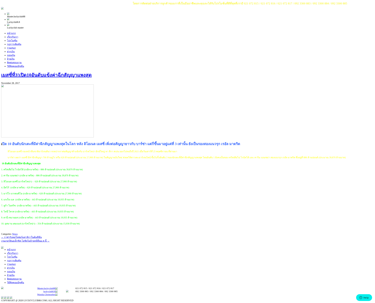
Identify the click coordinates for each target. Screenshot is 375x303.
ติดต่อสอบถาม (14, 62)
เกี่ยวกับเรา (12, 37)
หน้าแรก (11, 33)
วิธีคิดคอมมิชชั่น (15, 66)
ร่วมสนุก (11, 48)
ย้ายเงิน (11, 59)
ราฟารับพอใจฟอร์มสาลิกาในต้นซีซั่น (21, 237)
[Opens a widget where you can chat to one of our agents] (364, 298)
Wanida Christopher (46, 294)
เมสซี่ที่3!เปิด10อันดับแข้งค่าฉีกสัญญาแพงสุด (46, 75)
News (15, 234)
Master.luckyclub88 (46, 288)
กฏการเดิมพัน (14, 44)
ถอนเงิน (11, 55)
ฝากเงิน (11, 51)
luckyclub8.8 (49, 291)
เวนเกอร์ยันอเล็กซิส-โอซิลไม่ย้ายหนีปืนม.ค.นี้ (25, 241)
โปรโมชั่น (12, 40)
